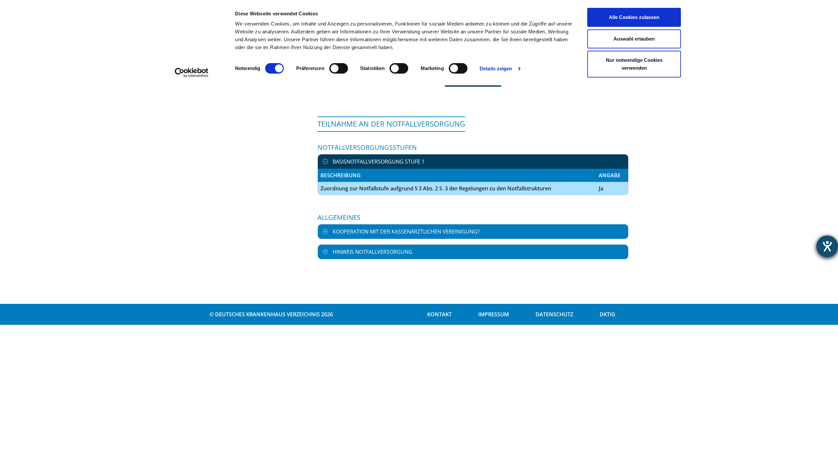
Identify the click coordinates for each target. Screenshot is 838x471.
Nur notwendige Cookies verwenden (634, 64)
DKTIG (607, 314)
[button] (473, 161)
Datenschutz (554, 314)
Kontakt (439, 314)
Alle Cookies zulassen (634, 17)
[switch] (338, 68)
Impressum (493, 314)
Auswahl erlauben (634, 39)
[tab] (473, 161)
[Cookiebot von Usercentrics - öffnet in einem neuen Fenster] (191, 73)
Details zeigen (496, 68)
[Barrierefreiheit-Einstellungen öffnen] (827, 246)
